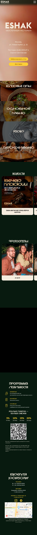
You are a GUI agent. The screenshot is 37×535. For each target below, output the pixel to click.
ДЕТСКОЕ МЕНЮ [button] (18, 148)
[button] (34, 2)
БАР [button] (18, 131)
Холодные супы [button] (18, 86)
